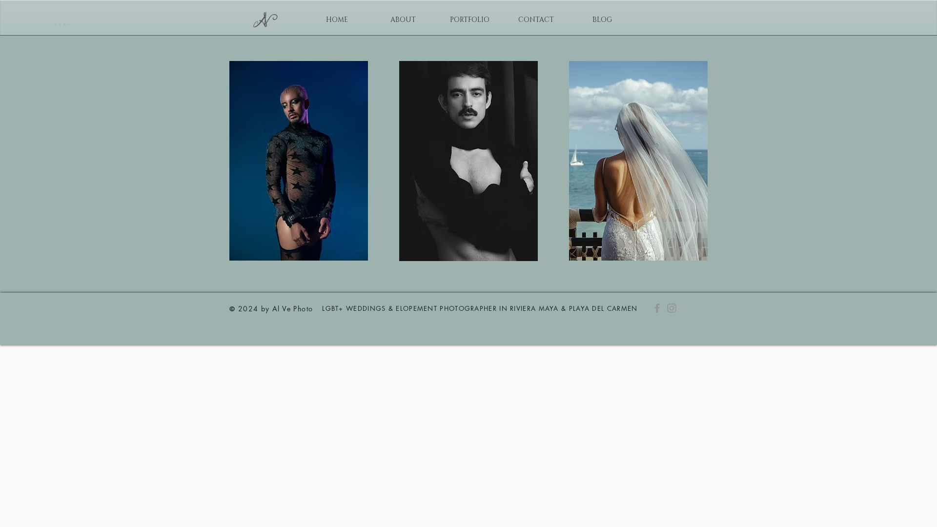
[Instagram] (672, 308)
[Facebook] (657, 308)
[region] (298, 161)
